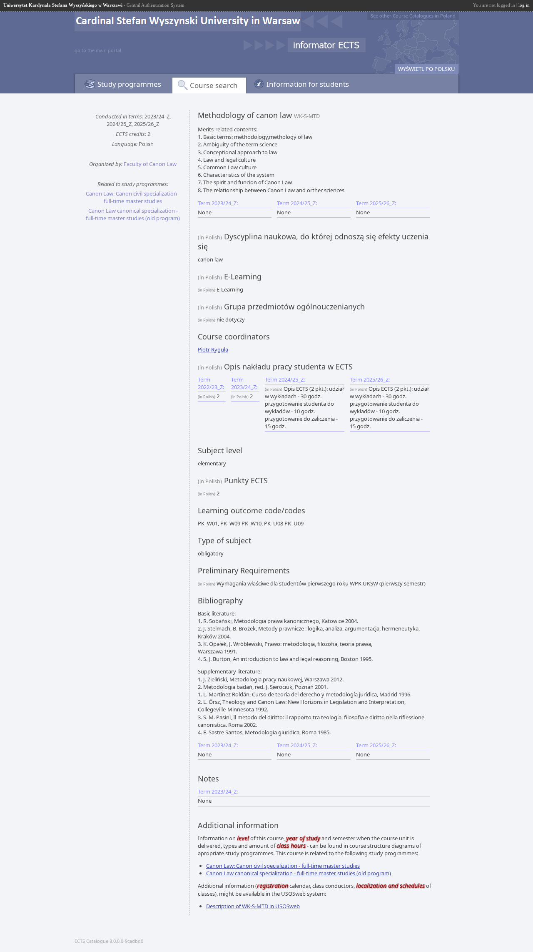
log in (524, 5)
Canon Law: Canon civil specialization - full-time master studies (133, 197)
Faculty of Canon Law (150, 164)
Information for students (307, 84)
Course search (214, 85)
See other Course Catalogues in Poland (413, 16)
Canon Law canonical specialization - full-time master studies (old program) (133, 214)
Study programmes (129, 84)
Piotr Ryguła (213, 349)
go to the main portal (98, 50)
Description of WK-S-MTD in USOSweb (253, 906)
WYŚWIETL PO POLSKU (426, 69)
